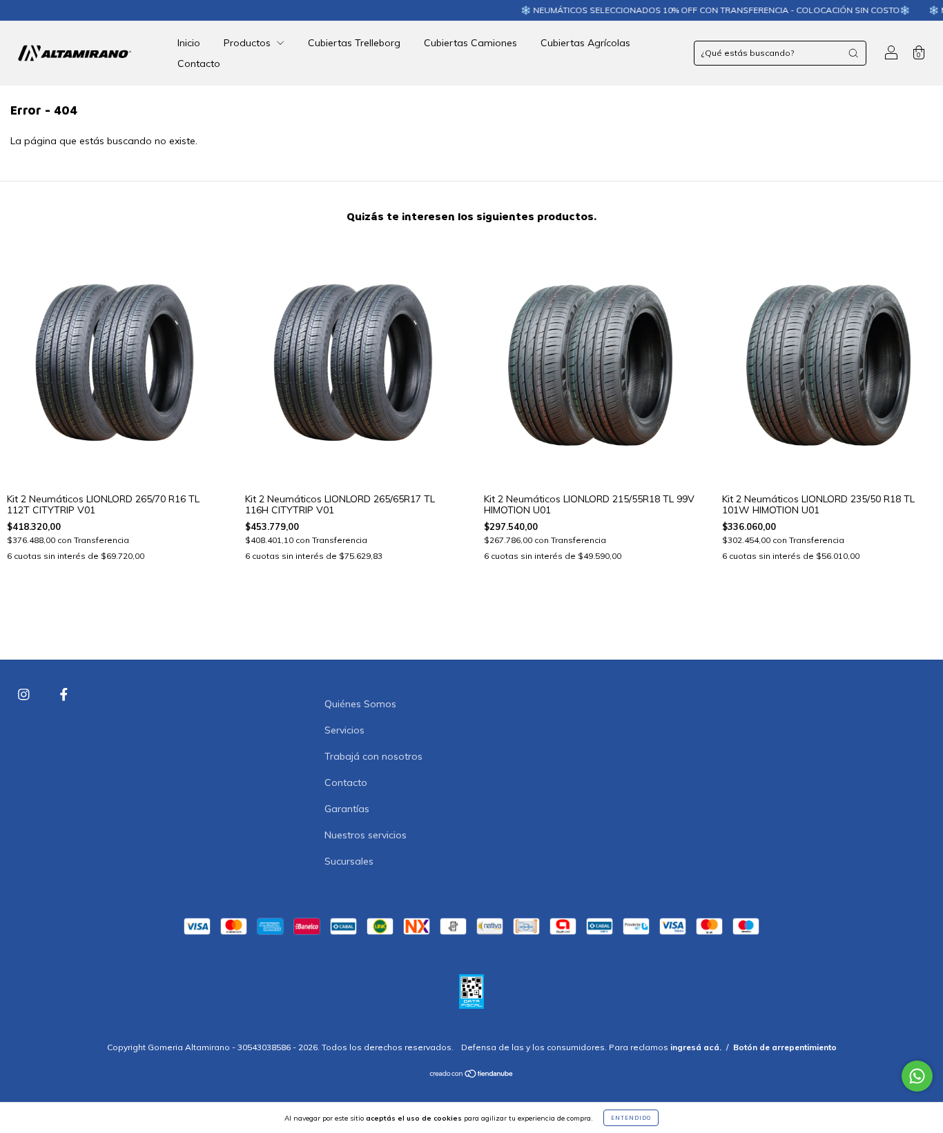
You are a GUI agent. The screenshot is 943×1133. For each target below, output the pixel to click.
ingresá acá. (695, 1047)
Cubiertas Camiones (470, 43)
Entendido (631, 1117)
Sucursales (348, 861)
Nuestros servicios (365, 835)
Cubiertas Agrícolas (585, 43)
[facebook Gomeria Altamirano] (63, 694)
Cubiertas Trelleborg (354, 43)
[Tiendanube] (472, 1075)
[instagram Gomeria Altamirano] (25, 694)
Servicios (344, 730)
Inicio (188, 43)
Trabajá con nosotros (373, 756)
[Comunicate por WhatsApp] (917, 1076)
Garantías (346, 808)
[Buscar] (853, 53)
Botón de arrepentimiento (785, 1047)
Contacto (198, 63)
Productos (248, 43)
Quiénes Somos (360, 704)
